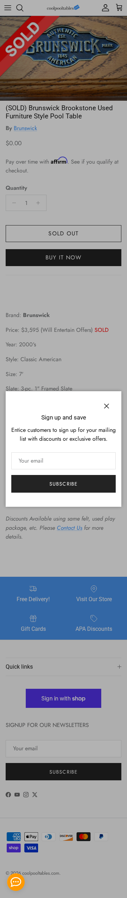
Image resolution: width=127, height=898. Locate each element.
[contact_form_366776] (16, 882)
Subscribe (63, 483)
